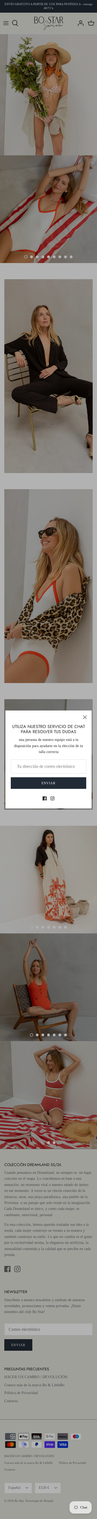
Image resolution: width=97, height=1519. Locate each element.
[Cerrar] (85, 717)
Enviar (48, 783)
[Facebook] (45, 798)
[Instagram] (52, 798)
